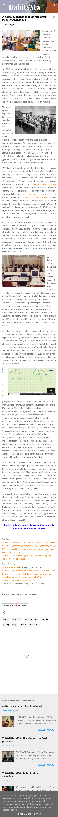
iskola (5, 619)
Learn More (24, 814)
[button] (54, 18)
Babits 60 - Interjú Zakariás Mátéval (22, 706)
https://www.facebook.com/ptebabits (18, 580)
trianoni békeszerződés (44, 184)
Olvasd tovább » (46, 730)
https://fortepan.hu (10, 567)
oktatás (44, 619)
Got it (37, 814)
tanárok (23, 624)
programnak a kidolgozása (34, 197)
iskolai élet (16, 619)
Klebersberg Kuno (35, 194)
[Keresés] (54, 5)
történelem (35, 624)
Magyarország (31, 619)
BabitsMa (24, 6)
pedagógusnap (9, 624)
